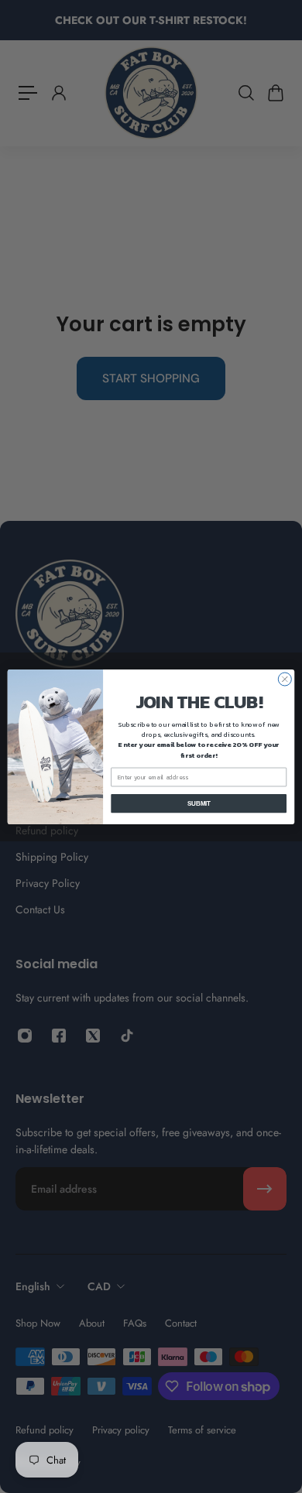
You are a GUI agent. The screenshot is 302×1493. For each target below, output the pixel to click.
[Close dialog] (284, 678)
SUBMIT (199, 803)
